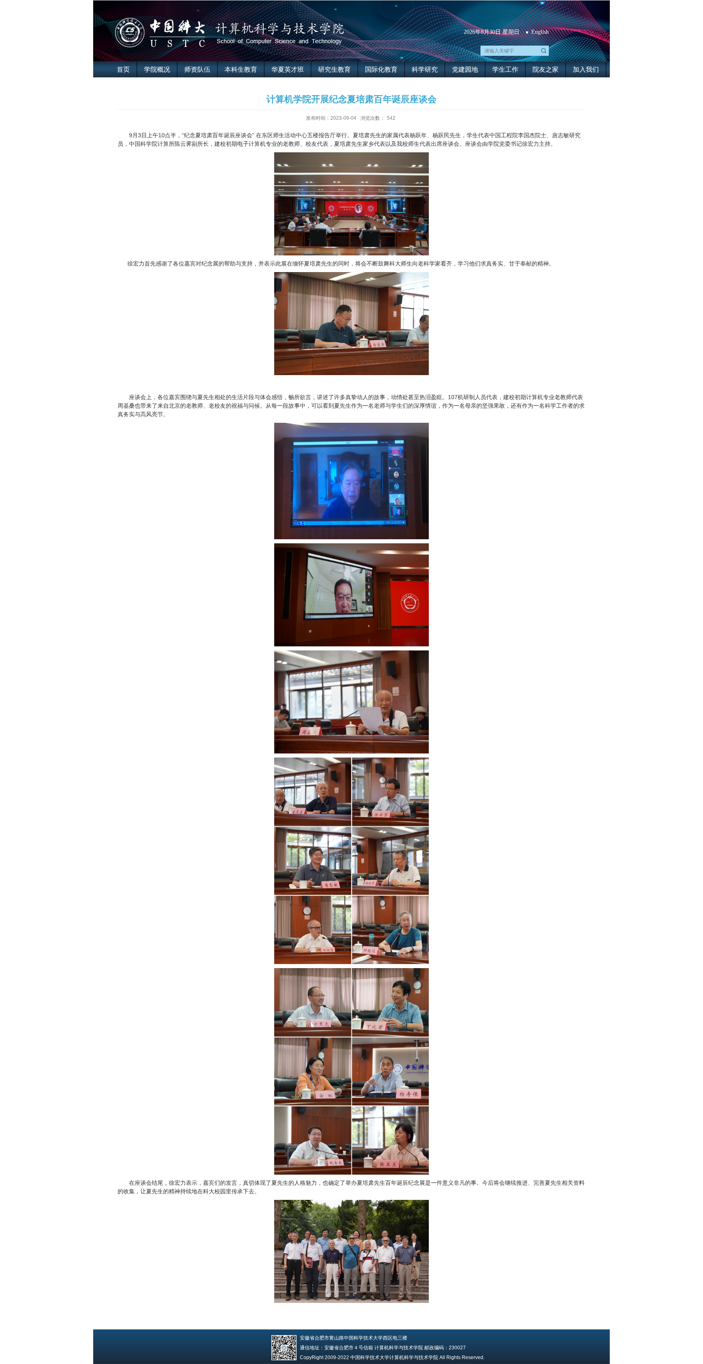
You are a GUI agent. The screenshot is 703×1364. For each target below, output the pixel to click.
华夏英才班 (287, 69)
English (540, 32)
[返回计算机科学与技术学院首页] (229, 19)
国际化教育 (381, 69)
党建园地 (465, 69)
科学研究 (425, 69)
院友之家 (546, 69)
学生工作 (505, 69)
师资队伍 (197, 69)
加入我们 (586, 69)
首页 (123, 69)
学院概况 (157, 69)
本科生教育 (241, 69)
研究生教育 (334, 69)
